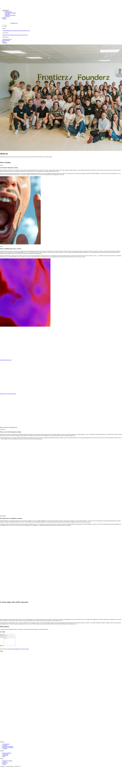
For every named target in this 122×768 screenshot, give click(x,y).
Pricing (4, 756)
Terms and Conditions (15, 648)
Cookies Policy (6, 754)
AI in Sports (5, 745)
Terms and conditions (7, 753)
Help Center (5, 763)
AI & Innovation (6, 744)
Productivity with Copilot (8, 746)
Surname (2, 635)
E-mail (1, 637)
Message (1, 645)
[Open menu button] (0, 8)
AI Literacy (5, 748)
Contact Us (5, 761)
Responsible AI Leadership (8, 747)
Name (1, 634)
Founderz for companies (7, 760)
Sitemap (4, 764)
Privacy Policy (26, 648)
